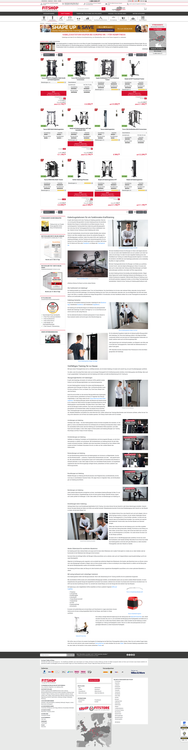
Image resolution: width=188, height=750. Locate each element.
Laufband (117, 685)
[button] (145, 54)
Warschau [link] (43, 726)
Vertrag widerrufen (94, 680)
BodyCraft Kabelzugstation (134, 179)
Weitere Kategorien (139, 13)
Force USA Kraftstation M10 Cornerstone (134, 129)
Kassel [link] (71, 694)
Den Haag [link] (55, 707)
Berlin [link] (51, 690)
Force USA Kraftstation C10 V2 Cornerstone (80, 78)
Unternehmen (44, 1)
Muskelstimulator (119, 717)
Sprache (136, 1)
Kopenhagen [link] (44, 723)
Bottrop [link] (66, 690)
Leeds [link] (47, 702)
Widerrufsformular (82, 693)
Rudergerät (117, 686)
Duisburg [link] (69, 692)
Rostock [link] (49, 697)
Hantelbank (86, 243)
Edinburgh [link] (62, 702)
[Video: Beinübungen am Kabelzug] (135, 494)
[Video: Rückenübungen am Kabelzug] (135, 460)
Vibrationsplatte (118, 719)
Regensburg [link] (44, 697)
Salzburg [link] (58, 687)
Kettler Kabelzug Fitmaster (80, 179)
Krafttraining (65, 13)
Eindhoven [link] (60, 707)
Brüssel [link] (48, 715)
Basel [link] (42, 711)
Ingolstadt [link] (62, 694)
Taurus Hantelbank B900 (82, 278)
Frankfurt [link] (43, 694)
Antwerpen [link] (43, 715)
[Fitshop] (50, 8)
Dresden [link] (59, 692)
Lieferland (130, 1)
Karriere (55, 1)
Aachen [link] (43, 690)
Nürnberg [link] (71, 695)
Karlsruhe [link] (67, 694)
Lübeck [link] (53, 695)
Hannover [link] (57, 694)
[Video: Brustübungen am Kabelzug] (135, 477)
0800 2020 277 (158, 53)
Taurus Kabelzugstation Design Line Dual (128, 247)
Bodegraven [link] (50, 707)
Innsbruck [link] (46, 687)
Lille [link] (42, 719)
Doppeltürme (96, 304)
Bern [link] (45, 711)
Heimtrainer (117, 703)
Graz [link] (42, 687)
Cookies (80, 689)
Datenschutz (97, 687)
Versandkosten (81, 691)
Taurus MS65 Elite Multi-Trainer (53, 179)
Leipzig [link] (49, 695)
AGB (79, 687)
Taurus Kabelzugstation (107, 129)
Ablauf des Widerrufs (99, 693)
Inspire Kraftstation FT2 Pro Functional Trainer (107, 78)
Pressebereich (98, 700)
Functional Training (119, 710)
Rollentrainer (118, 704)
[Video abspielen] (47, 47)
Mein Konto (142, 1)
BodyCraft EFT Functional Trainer (134, 79)
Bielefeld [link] (55, 690)
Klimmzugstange (119, 715)
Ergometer (117, 683)
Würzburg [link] (43, 698)
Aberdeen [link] (43, 702)
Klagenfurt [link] (51, 687)
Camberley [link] (57, 702)
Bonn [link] (63, 690)
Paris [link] (44, 719)
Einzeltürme (80, 304)
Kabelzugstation (62, 23)
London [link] (71, 702)
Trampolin (117, 690)
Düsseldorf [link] (63, 692)
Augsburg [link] (47, 690)
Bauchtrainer (118, 712)
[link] (45, 226)
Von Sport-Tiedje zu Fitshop (47, 660)
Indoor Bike (117, 695)
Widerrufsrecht (98, 691)
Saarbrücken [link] (54, 697)
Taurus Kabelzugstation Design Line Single (87, 361)
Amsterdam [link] (44, 707)
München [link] (63, 695)
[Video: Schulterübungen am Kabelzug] (135, 443)
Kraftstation (54, 23)
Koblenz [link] (43, 695)
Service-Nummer (99, 643)
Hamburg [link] (52, 694)
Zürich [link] (53, 711)
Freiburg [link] (48, 694)
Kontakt (59, 1)
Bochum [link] (59, 690)
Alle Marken (117, 722)
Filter (60, 54)
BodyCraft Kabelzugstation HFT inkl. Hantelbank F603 (80, 129)
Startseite (42, 23)
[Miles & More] (138, 671)
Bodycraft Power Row (136, 616)
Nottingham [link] (50, 704)
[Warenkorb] (145, 9)
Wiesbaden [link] (69, 697)
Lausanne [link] (49, 711)
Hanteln (116, 697)
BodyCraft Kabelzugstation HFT (107, 179)
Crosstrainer (118, 681)
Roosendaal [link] (66, 707)
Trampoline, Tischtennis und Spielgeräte (89, 13)
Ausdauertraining (48, 13)
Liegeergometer (118, 701)
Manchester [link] (44, 704)
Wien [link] (62, 687)
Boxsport (117, 699)
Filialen (100, 645)
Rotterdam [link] (71, 707)
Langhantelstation (119, 708)
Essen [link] (72, 692)
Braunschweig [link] (44, 692)
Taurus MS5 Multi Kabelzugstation (53, 129)
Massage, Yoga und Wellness (117, 13)
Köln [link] (46, 695)
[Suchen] (103, 8)
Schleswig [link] (60, 697)
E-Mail (121, 643)
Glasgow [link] (67, 702)
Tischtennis (117, 692)
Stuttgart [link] (65, 697)
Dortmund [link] (54, 692)
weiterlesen (145, 49)
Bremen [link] (50, 692)
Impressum (50, 1)
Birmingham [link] (52, 702)
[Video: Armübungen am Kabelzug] (135, 426)
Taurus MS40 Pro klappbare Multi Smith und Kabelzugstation (53, 78)
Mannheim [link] (57, 695)
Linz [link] (55, 687)
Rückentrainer (118, 713)
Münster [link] (67, 695)
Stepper (116, 706)
